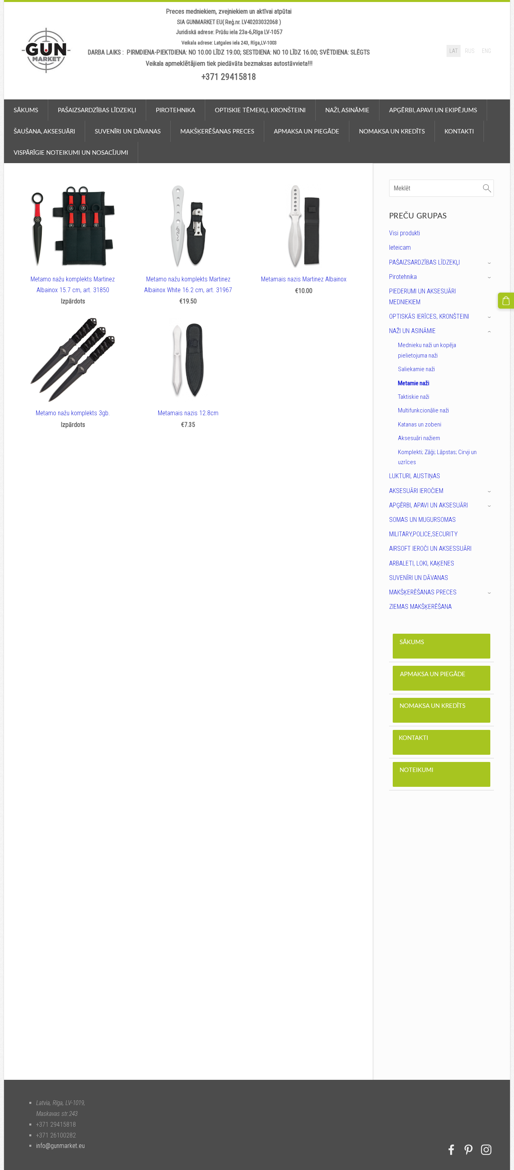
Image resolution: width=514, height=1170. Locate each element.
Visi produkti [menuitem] (404, 233)
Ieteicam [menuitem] (400, 247)
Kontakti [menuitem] (459, 131)
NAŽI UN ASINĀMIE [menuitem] (412, 331)
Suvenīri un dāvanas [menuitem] (128, 131)
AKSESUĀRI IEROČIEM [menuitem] (416, 491)
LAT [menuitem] (453, 51)
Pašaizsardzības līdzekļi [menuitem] (97, 110)
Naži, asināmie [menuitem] (347, 110)
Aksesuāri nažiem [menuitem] (419, 438)
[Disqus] (441, 943)
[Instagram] (486, 1150)
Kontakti (441, 742)
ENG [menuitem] (486, 51)
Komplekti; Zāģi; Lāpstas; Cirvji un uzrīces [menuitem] (437, 457)
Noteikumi (441, 774)
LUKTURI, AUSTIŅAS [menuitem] (414, 476)
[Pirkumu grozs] (506, 301)
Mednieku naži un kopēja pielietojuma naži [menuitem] (427, 350)
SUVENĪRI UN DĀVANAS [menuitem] (418, 578)
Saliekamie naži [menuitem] (416, 369)
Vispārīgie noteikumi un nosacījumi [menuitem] (71, 152)
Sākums (441, 646)
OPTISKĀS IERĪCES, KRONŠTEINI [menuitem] (429, 316)
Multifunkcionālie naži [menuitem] (423, 410)
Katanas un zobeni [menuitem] (419, 424)
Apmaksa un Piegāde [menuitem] (306, 131)
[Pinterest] (469, 1150)
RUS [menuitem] (470, 51)
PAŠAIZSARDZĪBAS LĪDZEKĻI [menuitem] (424, 262)
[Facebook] (451, 1150)
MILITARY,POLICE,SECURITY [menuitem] (423, 534)
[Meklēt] (487, 188)
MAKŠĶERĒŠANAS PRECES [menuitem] (423, 592)
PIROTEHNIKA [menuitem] (175, 110)
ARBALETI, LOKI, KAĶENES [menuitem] (421, 563)
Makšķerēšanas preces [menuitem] (217, 131)
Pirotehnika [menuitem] (403, 277)
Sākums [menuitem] (26, 110)
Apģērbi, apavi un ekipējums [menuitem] (433, 110)
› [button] (490, 263)
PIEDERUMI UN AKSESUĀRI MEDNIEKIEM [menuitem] (422, 296)
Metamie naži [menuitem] (413, 383)
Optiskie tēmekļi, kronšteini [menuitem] (260, 110)
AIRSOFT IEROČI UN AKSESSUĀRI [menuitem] (430, 548)
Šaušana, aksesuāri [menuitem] (44, 131)
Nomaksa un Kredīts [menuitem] (392, 131)
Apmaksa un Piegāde (441, 678)
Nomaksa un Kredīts (441, 709)
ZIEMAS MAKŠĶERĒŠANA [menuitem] (420, 606)
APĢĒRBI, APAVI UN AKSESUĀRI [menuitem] (428, 505)
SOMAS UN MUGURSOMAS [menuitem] (422, 519)
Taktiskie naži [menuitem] (413, 396)
